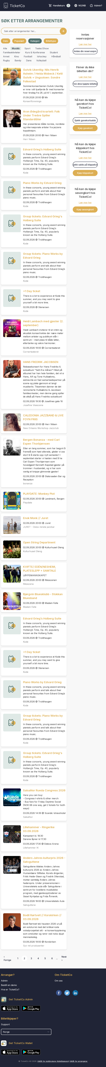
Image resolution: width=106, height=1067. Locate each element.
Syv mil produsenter (33, 945)
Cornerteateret (31, 351)
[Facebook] (59, 993)
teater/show (42, 48)
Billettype (51, 41)
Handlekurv (61, 5)
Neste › (65, 958)
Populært (19, 41)
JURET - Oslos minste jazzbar (39, 527)
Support (5, 1024)
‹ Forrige (7, 958)
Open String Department (39, 542)
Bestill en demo (9, 985)
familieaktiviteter (11, 52)
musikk (16, 48)
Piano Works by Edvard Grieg (42, 183)
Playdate (27, 502)
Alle (5, 48)
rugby (6, 60)
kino (16, 56)
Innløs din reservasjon (85, 51)
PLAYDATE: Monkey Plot (39, 493)
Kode (25, 172)
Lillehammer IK (31, 847)
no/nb (82, 5)
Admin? (98, 5)
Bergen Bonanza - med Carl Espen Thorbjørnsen (41, 441)
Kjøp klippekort (85, 173)
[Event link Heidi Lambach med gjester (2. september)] (11, 328)
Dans (28, 60)
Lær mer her (85, 44)
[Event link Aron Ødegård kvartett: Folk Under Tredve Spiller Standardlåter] (11, 118)
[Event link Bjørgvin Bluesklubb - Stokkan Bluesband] (11, 601)
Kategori (35, 41)
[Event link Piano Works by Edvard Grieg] (11, 190)
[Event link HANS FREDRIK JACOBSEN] (11, 369)
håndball (56, 56)
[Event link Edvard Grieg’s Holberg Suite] (11, 156)
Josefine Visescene (33, 405)
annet (6, 56)
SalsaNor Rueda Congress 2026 (44, 790)
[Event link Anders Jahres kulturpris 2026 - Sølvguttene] (11, 865)
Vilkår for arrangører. (79, 1061)
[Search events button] (63, 31)
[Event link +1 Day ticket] (11, 298)
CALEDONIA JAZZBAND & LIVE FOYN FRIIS (43, 417)
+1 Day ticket (31, 291)
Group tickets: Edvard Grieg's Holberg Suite (42, 218)
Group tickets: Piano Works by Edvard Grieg (43, 255)
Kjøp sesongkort (85, 209)
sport (27, 48)
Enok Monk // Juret (35, 518)
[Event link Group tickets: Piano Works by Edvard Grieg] (11, 261)
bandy (18, 60)
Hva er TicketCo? (10, 989)
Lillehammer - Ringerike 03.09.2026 (39, 829)
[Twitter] (67, 993)
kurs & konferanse (35, 52)
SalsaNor (28, 817)
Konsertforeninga (32, 101)
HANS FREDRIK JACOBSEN (40, 362)
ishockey (42, 56)
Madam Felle (29, 607)
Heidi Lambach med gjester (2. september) (43, 323)
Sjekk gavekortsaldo (85, 120)
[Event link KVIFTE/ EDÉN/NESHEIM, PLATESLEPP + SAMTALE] (11, 574)
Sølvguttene (29, 905)
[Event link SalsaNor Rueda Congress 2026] (11, 797)
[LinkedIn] (75, 993)
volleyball (41, 60)
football (28, 56)
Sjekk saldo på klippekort (85, 164)
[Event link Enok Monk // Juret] (11, 525)
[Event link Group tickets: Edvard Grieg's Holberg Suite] (11, 223)
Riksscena (28, 584)
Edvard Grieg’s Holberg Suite (42, 149)
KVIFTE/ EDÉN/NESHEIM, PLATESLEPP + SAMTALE (39, 568)
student (54, 52)
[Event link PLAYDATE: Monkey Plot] (11, 501)
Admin (4, 980)
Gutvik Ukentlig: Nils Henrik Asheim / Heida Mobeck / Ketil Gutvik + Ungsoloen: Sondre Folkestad (43, 75)
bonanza (27, 483)
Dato (5, 41)
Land (4, 1027)
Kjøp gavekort (85, 128)
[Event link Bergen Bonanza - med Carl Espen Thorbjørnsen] (11, 447)
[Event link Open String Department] (11, 549)
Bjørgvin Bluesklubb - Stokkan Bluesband (43, 596)
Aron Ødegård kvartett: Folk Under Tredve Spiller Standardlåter (41, 115)
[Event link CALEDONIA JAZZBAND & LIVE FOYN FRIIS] (11, 422)
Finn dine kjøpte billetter (85, 83)
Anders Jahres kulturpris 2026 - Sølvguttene (44, 859)
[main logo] (14, 5)
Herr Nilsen (29, 139)
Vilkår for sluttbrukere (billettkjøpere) (53, 1061)
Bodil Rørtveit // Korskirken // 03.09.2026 (42, 917)
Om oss (59, 980)
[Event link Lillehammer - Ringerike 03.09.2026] (11, 834)
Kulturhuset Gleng (32, 551)
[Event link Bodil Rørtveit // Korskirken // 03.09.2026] (11, 922)
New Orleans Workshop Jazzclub (41, 428)
